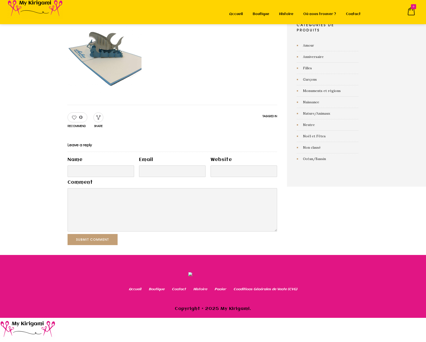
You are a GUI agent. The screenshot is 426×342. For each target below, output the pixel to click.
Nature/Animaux (316, 113)
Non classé (312, 147)
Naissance (311, 102)
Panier (220, 289)
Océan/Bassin (314, 159)
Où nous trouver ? (319, 14)
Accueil (236, 14)
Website (221, 159)
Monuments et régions (322, 91)
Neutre (309, 125)
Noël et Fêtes (314, 136)
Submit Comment (92, 239)
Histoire (286, 14)
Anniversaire (313, 56)
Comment (80, 182)
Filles (307, 68)
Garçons (310, 79)
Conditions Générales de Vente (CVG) (265, 289)
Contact (353, 14)
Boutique (261, 14)
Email (146, 159)
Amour (308, 45)
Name (75, 159)
